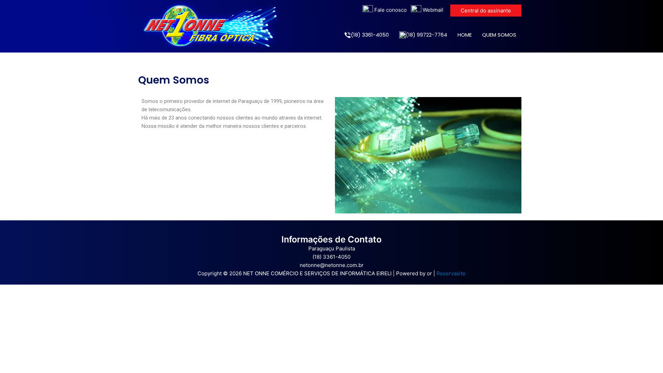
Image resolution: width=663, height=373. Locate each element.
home (465, 34)
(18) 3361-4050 (370, 34)
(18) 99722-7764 (426, 34)
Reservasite (450, 273)
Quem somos (499, 34)
